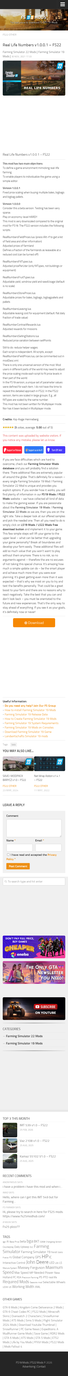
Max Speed (21, 1272)
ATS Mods (17, 1320)
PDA (19, 1277)
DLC (31, 1247)
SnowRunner (10, 1329)
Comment (12, 816)
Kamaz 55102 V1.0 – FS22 (38, 1156)
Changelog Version (54, 1242)
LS (60, 1262)
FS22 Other (10, 34)
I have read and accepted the (31, 857)
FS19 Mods (22, 1362)
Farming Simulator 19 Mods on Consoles (29, 727)
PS (40, 1277)
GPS (38, 1257)
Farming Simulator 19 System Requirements (31, 723)
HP (45, 1256)
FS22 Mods (39, 1311)
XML (37, 1287)
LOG (57, 1263)
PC (14, 1277)
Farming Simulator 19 (35, 1252)
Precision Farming (30, 1277)
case (42, 1241)
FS (10, 1257)
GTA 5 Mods (42, 1338)
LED (51, 1262)
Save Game (41, 1333)
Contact (41, 1366)
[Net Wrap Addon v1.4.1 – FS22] (49, 763)
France (6, 1257)
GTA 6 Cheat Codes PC (16, 1311)
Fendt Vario (57, 1252)
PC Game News (30, 1329)
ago (4, 1242)
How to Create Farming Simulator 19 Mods (30, 718)
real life (53, 1277)
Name (11, 840)
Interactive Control (14, 1262)
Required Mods (16, 1281)
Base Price (14, 1242)
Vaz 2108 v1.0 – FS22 (35, 1141)
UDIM (5, 1287)
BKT (36, 1241)
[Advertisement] (34, 125)
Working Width (23, 1287)
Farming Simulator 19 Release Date (26, 714)
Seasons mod (36, 1282)
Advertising (28, 1366)
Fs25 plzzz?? (11, 1227)
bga (30, 1241)
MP (31, 1272)
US (10, 1287)
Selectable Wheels (54, 1282)
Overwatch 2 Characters (26, 1316)
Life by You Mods (21, 1342)
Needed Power (43, 1272)
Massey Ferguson (31, 1268)
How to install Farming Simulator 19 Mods (30, 710)
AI (8, 1241)
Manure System (10, 1268)
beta (14, 744)
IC (50, 1257)
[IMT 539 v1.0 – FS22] (10, 1130)
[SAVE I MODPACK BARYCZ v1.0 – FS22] (18, 763)
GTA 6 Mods (10, 1307)
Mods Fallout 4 (13, 1346)
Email (39, 840)
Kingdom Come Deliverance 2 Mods (41, 1307)
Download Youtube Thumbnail (37, 1324)
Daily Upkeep (21, 1246)
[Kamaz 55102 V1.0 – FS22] (10, 1161)
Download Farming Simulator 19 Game (28, 732)
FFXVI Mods (41, 1342)
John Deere (37, 1262)
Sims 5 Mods (33, 1320)
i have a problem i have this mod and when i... (32, 1186)
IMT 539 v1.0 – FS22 (34, 1125)
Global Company (23, 1257)
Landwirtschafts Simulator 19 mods (26, 736)
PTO (45, 1277)
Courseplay (8, 1247)
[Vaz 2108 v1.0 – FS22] (10, 1145)
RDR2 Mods (57, 1333)
